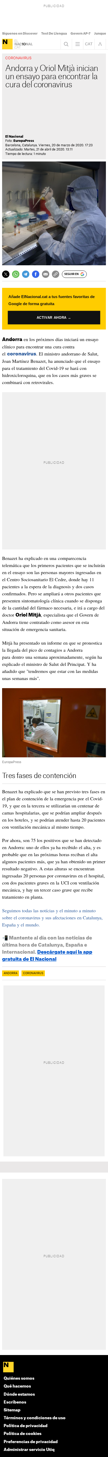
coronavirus (21, 354)
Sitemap (12, 1410)
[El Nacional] (7, 44)
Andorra (10, 973)
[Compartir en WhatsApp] (15, 274)
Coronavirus (33, 973)
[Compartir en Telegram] (25, 274)
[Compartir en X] (5, 274)
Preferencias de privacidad (31, 1442)
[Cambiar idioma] (88, 44)
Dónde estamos (19, 1394)
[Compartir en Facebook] (35, 274)
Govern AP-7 (80, 33)
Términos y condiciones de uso (35, 1418)
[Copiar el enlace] (55, 274)
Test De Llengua (54, 33)
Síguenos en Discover (19, 33)
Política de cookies (22, 1434)
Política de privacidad (25, 1426)
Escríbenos (15, 1402)
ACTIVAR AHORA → (54, 317)
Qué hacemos (17, 1386)
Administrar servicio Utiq (29, 1450)
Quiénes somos (19, 1378)
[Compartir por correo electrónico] (45, 274)
